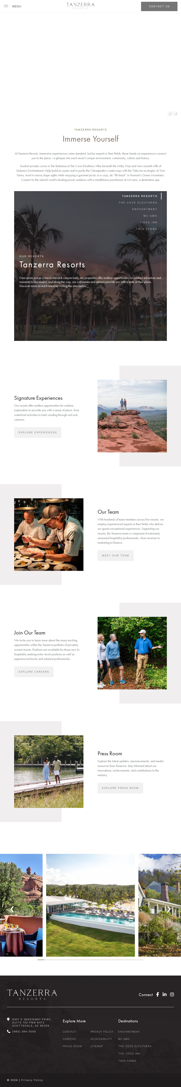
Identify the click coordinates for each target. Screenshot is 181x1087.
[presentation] (12, 907)
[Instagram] (172, 994)
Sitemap (96, 1046)
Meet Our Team (115, 555)
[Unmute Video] (174, 113)
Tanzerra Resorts (139, 196)
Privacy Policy (102, 1031)
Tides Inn (148, 222)
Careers (69, 1039)
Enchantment (144, 209)
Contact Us (159, 6)
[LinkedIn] (165, 994)
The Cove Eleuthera (138, 202)
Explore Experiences (38, 432)
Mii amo (150, 215)
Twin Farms (146, 229)
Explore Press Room (120, 788)
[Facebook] (157, 994)
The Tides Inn (129, 1053)
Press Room (72, 1046)
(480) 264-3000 (24, 1031)
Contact (70, 1031)
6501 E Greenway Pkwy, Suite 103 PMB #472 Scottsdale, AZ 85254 (31, 1022)
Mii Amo (124, 1039)
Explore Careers (34, 671)
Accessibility (101, 1039)
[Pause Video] (169, 113)
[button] (13, 6)
